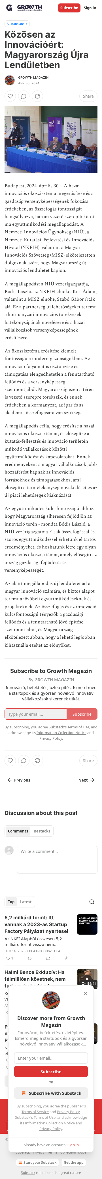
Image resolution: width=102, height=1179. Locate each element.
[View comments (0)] (23, 96)
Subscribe (69, 7)
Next (83, 780)
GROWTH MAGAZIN (33, 77)
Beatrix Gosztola (44, 951)
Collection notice (73, 1152)
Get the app (74, 1162)
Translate (17, 23)
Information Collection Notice (50, 1123)
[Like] (10, 96)
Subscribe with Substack (55, 1093)
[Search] (91, 901)
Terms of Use (45, 1117)
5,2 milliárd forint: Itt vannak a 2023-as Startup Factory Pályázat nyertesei (36, 924)
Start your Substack (40, 1162)
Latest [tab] (26, 901)
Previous (22, 780)
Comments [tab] (18, 831)
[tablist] (29, 831)
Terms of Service (35, 1111)
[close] (85, 993)
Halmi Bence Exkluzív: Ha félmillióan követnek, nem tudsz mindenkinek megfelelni (35, 979)
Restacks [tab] (42, 831)
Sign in (90, 7)
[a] (87, 979)
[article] (51, 938)
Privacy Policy (68, 1111)
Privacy (38, 1152)
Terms (52, 1152)
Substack (28, 1172)
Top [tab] (11, 901)
